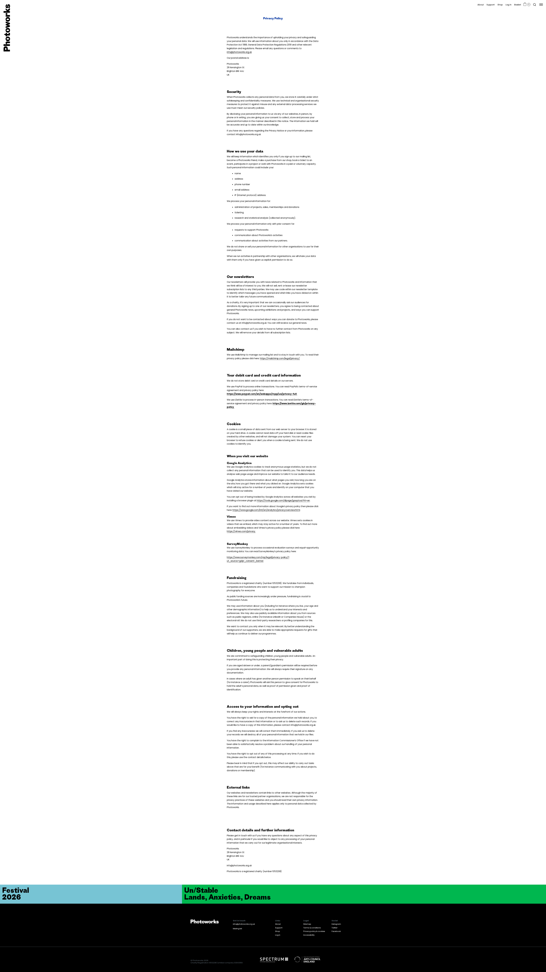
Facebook (336, 931)
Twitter (335, 928)
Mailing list (237, 928)
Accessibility (308, 935)
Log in (508, 4)
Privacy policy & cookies (314, 931)
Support (491, 4)
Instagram (336, 924)
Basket (517, 4)
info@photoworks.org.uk (244, 924)
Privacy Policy (273, 18)
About (480, 4)
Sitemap (307, 924)
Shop (500, 4)
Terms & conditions (312, 928)
